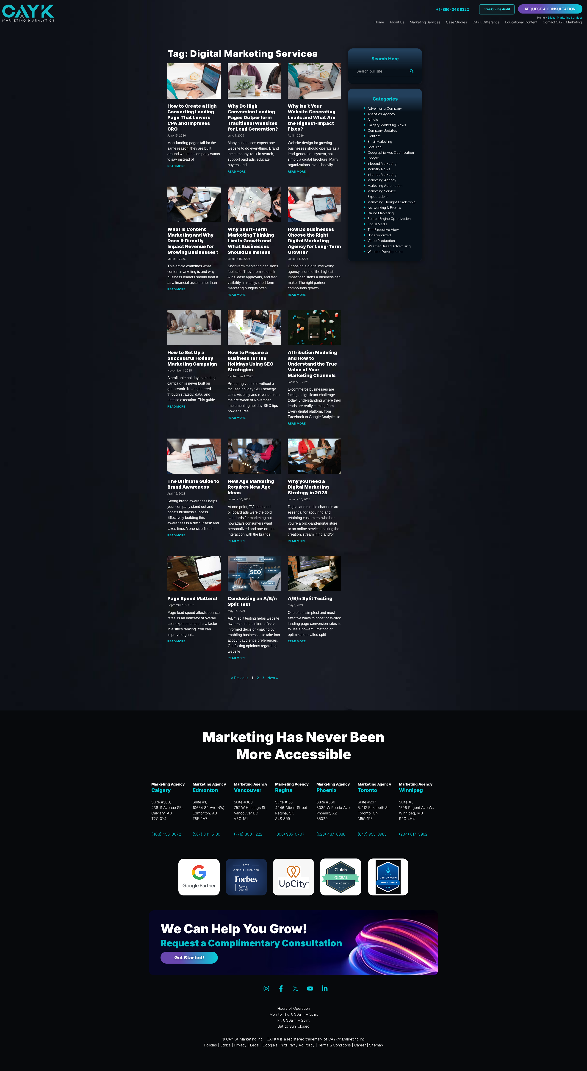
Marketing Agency (382, 180)
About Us (397, 22)
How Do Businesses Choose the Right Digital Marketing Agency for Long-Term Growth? (314, 241)
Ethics (225, 1045)
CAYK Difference (486, 22)
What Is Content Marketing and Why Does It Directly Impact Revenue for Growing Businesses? (193, 241)
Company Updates (382, 130)
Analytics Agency (381, 114)
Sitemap (376, 1045)
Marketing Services (425, 22)
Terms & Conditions (334, 1045)
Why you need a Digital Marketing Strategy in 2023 (308, 486)
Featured (375, 147)
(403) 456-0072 (166, 834)
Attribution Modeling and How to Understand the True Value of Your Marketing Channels (312, 364)
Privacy (240, 1045)
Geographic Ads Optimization (391, 152)
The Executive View (383, 229)
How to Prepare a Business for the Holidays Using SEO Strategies (251, 361)
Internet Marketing (382, 174)
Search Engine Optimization (389, 218)
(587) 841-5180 (206, 834)
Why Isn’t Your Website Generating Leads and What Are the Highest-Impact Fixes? (311, 117)
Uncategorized (379, 235)
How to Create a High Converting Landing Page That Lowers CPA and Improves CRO (192, 117)
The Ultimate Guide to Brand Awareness (193, 484)
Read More (176, 166)
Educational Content (521, 22)
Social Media (377, 224)
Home (541, 17)
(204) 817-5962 (413, 834)
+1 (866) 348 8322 (452, 9)
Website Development (385, 251)
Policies (210, 1045)
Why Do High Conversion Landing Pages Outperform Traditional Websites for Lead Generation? (253, 117)
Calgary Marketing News (387, 125)
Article (373, 119)
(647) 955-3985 (372, 834)
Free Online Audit (497, 9)
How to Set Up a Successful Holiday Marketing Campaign (192, 358)
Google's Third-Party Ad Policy (289, 1045)
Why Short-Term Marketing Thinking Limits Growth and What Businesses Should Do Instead (251, 241)
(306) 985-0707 (290, 834)
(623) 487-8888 (330, 834)
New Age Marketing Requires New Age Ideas (251, 486)
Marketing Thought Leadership (391, 202)
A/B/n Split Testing (310, 598)
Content (374, 136)
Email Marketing (380, 141)
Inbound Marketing (382, 163)
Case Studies (456, 22)
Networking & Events (384, 207)
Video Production (381, 240)
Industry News (379, 169)
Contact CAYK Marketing (562, 22)
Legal (254, 1045)
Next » (272, 678)
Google (373, 158)
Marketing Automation (385, 185)
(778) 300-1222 (248, 834)
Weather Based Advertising (389, 246)
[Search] (411, 71)
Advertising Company (385, 108)
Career (360, 1045)
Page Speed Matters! (192, 598)
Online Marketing (381, 213)
